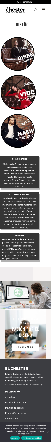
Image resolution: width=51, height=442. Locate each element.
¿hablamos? (25, 347)
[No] (47, 432)
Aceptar (14, 438)
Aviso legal (10, 397)
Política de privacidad (16, 402)
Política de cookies (14, 407)
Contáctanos (11, 418)
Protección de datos (15, 413)
